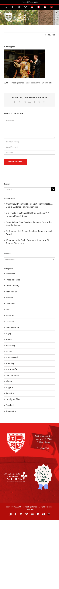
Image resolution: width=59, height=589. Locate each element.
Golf (8, 309)
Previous (51, 35)
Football (9, 297)
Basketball (10, 274)
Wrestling (10, 363)
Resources (11, 303)
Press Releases (13, 280)
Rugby (8, 333)
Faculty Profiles (13, 399)
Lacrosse (10, 321)
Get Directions (43, 442)
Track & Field (12, 357)
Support (9, 387)
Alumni (9, 381)
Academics (11, 411)
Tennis (9, 351)
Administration (12, 327)
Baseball (10, 405)
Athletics (10, 393)
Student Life (11, 369)
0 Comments (47, 83)
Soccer (9, 339)
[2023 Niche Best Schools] (43, 477)
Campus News (12, 375)
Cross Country (12, 285)
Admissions (11, 292)
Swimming (10, 345)
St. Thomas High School (15, 83)
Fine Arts (10, 315)
